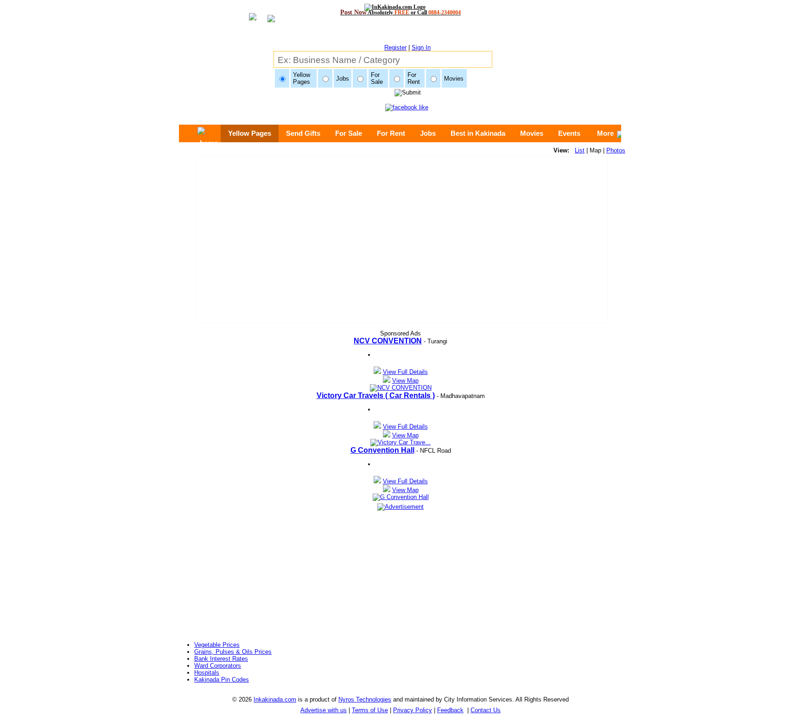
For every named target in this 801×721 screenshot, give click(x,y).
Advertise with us (323, 710)
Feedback (450, 710)
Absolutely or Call (400, 12)
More (605, 133)
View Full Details (405, 371)
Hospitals (206, 672)
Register (395, 47)
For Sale (348, 133)
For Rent (391, 133)
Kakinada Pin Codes (221, 679)
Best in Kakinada (478, 133)
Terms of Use (370, 710)
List (580, 150)
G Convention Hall (382, 450)
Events (569, 133)
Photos (615, 150)
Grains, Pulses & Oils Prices (233, 651)
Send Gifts (303, 133)
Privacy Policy (412, 710)
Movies (531, 133)
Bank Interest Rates (221, 658)
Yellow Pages (249, 133)
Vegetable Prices (217, 644)
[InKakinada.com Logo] (401, 7)
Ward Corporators (217, 665)
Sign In (421, 47)
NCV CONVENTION (388, 341)
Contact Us (485, 710)
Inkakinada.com (275, 699)
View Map (405, 380)
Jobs (428, 133)
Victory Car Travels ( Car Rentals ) (376, 395)
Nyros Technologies (364, 699)
